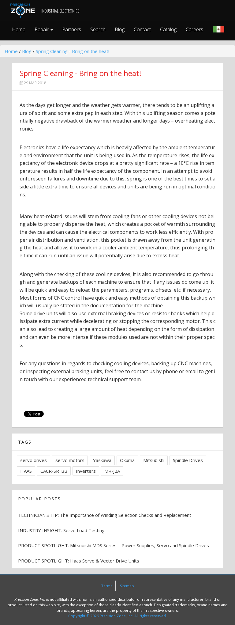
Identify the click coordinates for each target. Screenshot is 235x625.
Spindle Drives (188, 460)
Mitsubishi (153, 460)
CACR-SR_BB (53, 471)
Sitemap (127, 586)
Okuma (127, 460)
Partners (71, 29)
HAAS (26, 471)
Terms (106, 586)
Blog (120, 29)
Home (18, 29)
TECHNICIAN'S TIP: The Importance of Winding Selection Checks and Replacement (104, 515)
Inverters (86, 471)
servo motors (69, 460)
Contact (142, 29)
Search (98, 29)
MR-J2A (112, 471)
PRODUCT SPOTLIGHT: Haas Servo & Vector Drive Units (78, 561)
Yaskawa (102, 460)
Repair (42, 29)
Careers (194, 29)
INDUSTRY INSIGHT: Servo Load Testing (61, 530)
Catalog (168, 29)
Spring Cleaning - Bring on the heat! (72, 51)
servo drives (33, 460)
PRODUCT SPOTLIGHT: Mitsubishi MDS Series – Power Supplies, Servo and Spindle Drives (113, 545)
